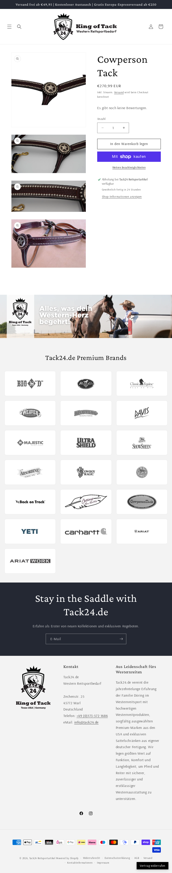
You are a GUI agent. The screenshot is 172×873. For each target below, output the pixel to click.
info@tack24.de (86, 722)
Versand (119, 92)
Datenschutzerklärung (117, 858)
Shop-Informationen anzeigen (122, 197)
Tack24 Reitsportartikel (42, 858)
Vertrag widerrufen (152, 866)
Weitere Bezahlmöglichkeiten (129, 167)
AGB (136, 858)
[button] (9, 27)
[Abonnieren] (121, 639)
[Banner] (86, 316)
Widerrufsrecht (91, 858)
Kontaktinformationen (79, 862)
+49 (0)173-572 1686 (92, 715)
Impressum (103, 862)
